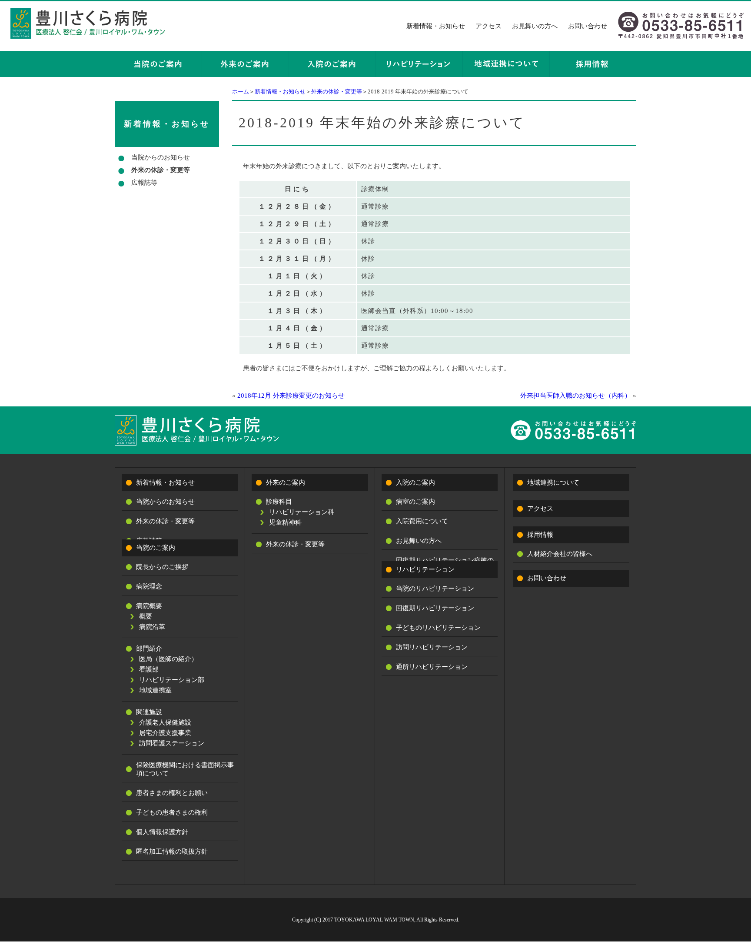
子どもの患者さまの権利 (172, 812)
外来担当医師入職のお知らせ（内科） (575, 395)
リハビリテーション (425, 569)
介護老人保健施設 (165, 722)
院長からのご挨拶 (162, 566)
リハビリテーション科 (301, 512)
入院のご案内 (415, 482)
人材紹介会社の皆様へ (559, 553)
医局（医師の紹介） (168, 658)
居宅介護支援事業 (165, 732)
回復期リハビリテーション (435, 608)
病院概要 (149, 605)
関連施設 (149, 712)
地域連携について (553, 482)
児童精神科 (285, 522)
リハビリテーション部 (171, 679)
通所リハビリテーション (432, 666)
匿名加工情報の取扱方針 (172, 851)
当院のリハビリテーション (435, 588)
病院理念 (149, 586)
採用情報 (540, 534)
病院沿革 (152, 626)
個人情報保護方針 (162, 831)
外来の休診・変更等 (336, 91)
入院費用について (422, 521)
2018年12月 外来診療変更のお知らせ (291, 395)
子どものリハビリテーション (438, 627)
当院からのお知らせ (160, 157)
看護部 (149, 669)
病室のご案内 (415, 501)
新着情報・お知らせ (435, 26)
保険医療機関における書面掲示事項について (185, 769)
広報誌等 (144, 182)
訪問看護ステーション (171, 743)
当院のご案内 (155, 547)
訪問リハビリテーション (432, 647)
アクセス (488, 26)
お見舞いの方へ (535, 26)
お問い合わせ (587, 26)
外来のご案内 (285, 482)
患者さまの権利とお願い (172, 792)
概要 (145, 616)
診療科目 (279, 501)
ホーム (240, 91)
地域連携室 (155, 690)
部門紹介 (149, 648)
